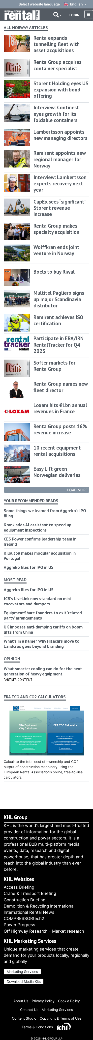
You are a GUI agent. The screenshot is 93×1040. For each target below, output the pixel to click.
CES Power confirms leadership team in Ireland (40, 541)
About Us (20, 1001)
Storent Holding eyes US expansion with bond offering (60, 89)
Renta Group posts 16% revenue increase (60, 429)
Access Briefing (19, 887)
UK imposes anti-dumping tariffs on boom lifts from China (43, 629)
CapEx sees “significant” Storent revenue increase (59, 207)
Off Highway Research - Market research (44, 931)
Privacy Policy (43, 1001)
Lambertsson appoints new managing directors (60, 134)
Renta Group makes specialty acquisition (56, 228)
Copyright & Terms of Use (60, 1018)
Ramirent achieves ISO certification (58, 320)
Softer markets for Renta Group (54, 365)
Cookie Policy (69, 1001)
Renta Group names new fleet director (60, 386)
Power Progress (19, 924)
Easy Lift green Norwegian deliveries (56, 471)
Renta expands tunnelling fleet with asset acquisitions (56, 44)
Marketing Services (22, 971)
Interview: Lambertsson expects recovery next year (60, 183)
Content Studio (24, 1018)
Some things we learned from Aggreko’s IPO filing (45, 513)
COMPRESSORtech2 (24, 918)
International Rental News (29, 912)
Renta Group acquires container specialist (57, 65)
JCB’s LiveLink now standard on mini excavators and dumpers (37, 601)
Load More (77, 490)
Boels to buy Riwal (54, 271)
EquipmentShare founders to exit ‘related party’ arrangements (43, 615)
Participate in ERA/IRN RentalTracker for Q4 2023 (58, 344)
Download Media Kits (24, 981)
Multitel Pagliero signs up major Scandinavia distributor (58, 299)
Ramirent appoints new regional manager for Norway (59, 159)
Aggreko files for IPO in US (29, 567)
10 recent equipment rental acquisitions (57, 450)
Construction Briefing (24, 899)
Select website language (39, 4)
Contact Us (29, 1009)
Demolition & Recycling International (39, 906)
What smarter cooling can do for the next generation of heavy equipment (43, 671)
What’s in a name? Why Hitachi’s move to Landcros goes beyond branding (41, 643)
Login (74, 15)
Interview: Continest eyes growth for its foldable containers (56, 113)
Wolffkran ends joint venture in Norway (56, 250)
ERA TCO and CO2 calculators (35, 697)
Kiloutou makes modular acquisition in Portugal (40, 555)
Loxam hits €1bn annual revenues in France (60, 408)
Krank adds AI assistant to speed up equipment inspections (37, 527)
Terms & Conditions (37, 1027)
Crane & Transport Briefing (30, 893)
